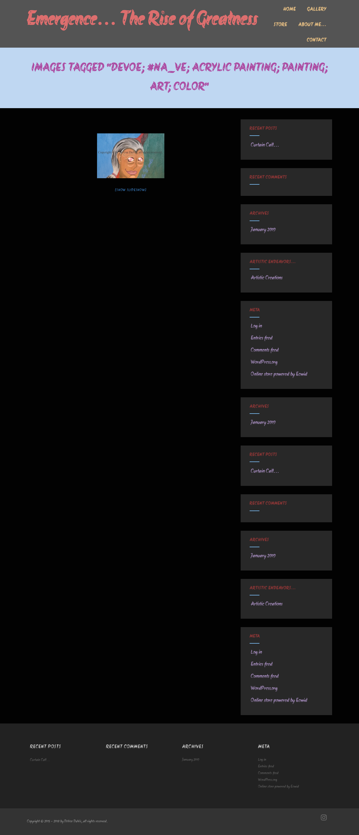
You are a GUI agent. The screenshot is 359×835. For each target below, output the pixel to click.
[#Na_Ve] (130, 155)
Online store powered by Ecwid (279, 374)
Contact (316, 40)
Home (289, 9)
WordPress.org (264, 362)
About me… (312, 25)
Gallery (316, 9)
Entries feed (261, 338)
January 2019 (263, 230)
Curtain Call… (265, 145)
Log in (256, 326)
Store (280, 25)
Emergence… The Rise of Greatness (142, 20)
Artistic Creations (266, 278)
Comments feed (265, 350)
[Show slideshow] (130, 190)
